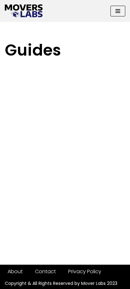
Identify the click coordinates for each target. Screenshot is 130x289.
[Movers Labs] (24, 10)
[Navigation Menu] (117, 11)
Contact (45, 271)
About (15, 271)
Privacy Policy (84, 271)
